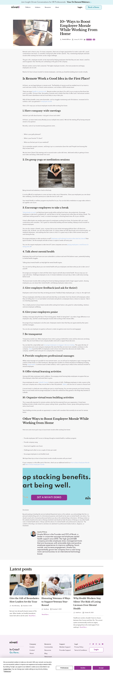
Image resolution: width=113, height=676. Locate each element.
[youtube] (102, 644)
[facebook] (90, 644)
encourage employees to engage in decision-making (58, 345)
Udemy (65, 384)
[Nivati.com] (15, 7)
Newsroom (48, 656)
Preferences (64, 668)
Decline (83, 668)
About (57, 7)
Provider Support (65, 650)
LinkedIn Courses (43, 382)
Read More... (32, 615)
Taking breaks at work (29, 212)
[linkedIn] (99, 644)
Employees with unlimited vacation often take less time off (68, 238)
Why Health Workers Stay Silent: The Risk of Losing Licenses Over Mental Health (87, 603)
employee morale (46, 101)
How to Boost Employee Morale (80, 462)
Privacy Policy (78, 647)
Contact (32, 650)
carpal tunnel (31, 364)
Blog (45, 653)
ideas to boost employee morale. (35, 464)
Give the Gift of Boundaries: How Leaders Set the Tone (24, 600)
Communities (48, 647)
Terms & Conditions (80, 650)
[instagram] (96, 644)
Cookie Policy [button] (7, 669)
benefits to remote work (39, 91)
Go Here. (14, 653)
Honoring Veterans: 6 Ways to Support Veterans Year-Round (55, 601)
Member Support (64, 647)
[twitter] (93, 644)
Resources (47, 650)
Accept (101, 668)
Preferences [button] (7, 671)
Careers (32, 647)
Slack (30, 349)
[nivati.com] (14, 642)
